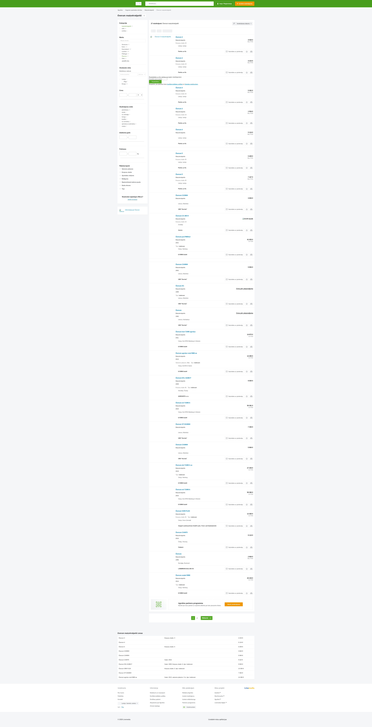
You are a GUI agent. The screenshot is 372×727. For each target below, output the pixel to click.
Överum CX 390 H (182, 216)
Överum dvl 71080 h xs (184, 465)
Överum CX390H (182, 195)
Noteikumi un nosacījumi (157, 693)
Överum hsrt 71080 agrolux (185, 332)
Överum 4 (179, 88)
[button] (246, 51)
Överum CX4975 (182, 532)
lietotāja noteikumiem (191, 84)
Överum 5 (179, 153)
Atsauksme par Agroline (157, 702)
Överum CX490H (182, 264)
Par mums (121, 693)
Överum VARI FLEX (183, 511)
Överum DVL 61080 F (183, 378)
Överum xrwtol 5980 (183, 575)
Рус (123, 707)
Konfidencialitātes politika (157, 696)
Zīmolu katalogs (155, 706)
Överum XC (180, 286)
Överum (178, 310)
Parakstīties (155, 81)
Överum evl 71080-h (183, 403)
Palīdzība (120, 696)
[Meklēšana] (147, 3)
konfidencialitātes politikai (175, 84)
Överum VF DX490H (183, 424)
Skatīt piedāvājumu (233, 604)
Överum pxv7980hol (183, 237)
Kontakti (120, 699)
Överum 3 (179, 37)
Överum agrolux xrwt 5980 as (186, 353)
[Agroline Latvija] (125, 3)
